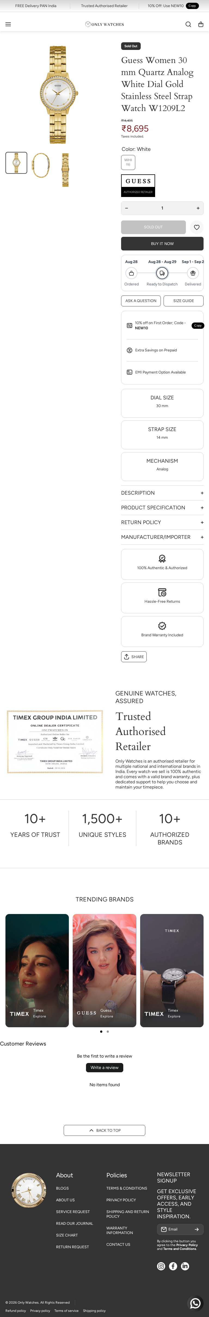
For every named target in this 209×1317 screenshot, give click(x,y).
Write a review (105, 1067)
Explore (39, 1016)
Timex (38, 1010)
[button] (201, 24)
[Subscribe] (197, 1229)
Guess (106, 1010)
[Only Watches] (104, 24)
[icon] (116, 922)
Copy (192, 5)
